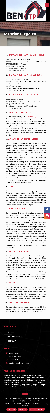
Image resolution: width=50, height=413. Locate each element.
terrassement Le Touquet (33, 382)
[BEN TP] (26, 10)
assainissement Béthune (36, 378)
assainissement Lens (25, 387)
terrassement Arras (29, 375)
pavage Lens (25, 385)
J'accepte (11, 409)
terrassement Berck (11, 385)
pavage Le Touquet (38, 385)
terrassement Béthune (12, 375)
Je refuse (22, 409)
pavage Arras (40, 380)
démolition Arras (18, 378)
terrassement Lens (11, 382)
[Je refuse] (47, 404)
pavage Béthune (27, 380)
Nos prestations (15, 337)
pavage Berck (10, 387)
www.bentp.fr (33, 117)
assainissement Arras (11, 380)
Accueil (11, 332)
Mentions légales (37, 409)
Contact (12, 341)
